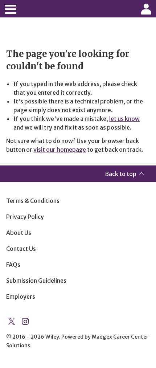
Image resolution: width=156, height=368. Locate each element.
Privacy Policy (25, 216)
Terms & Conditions (32, 200)
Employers (20, 296)
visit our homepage (59, 149)
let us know (124, 118)
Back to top (120, 173)
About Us (18, 232)
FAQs (13, 264)
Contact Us (21, 248)
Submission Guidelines (36, 280)
